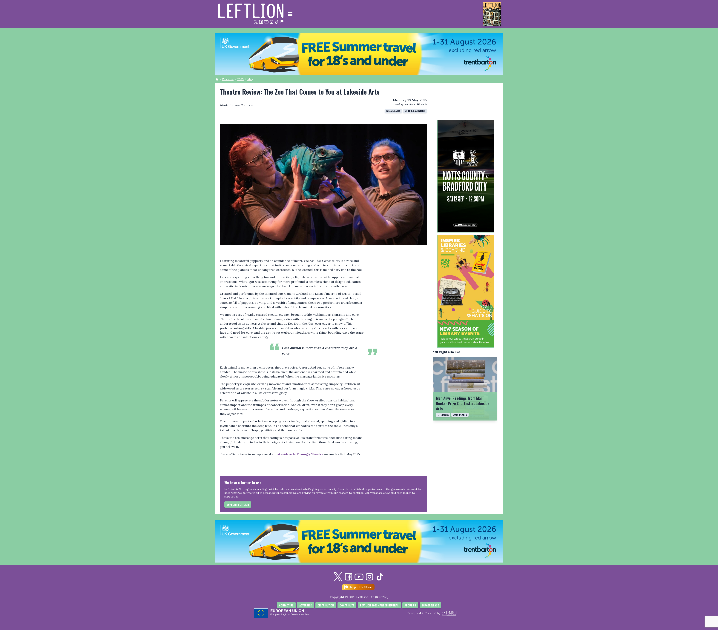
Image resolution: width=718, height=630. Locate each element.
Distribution (326, 605)
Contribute (347, 605)
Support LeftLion (238, 504)
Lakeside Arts (393, 110)
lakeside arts (460, 414)
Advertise (305, 605)
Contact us (286, 605)
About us (410, 605)
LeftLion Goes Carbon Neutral (379, 605)
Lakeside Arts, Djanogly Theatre (299, 454)
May (250, 79)
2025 (240, 79)
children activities (415, 110)
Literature (443, 414)
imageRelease (430, 605)
